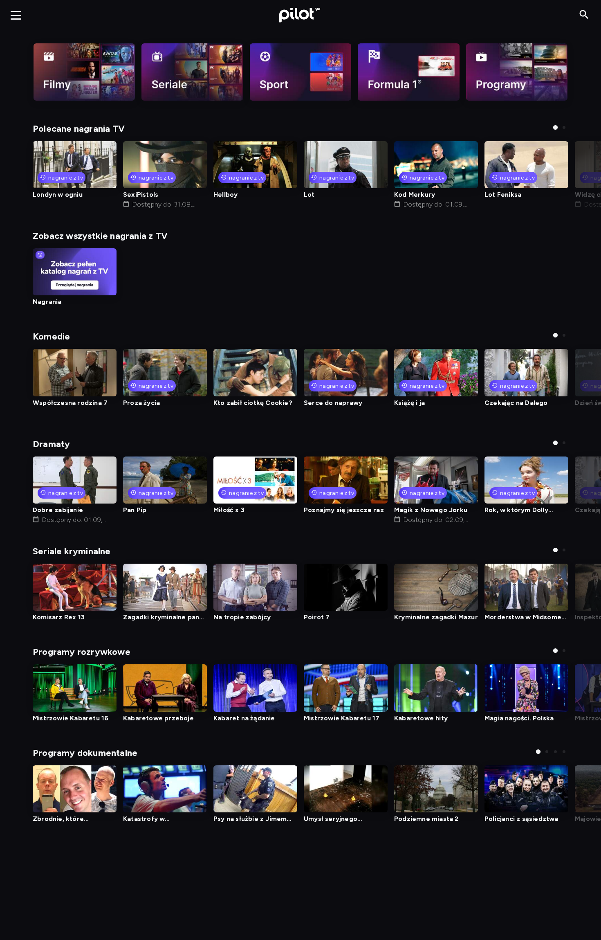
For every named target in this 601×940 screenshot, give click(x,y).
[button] (555, 127)
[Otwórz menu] (16, 15)
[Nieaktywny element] (84, 72)
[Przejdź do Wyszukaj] (584, 14)
